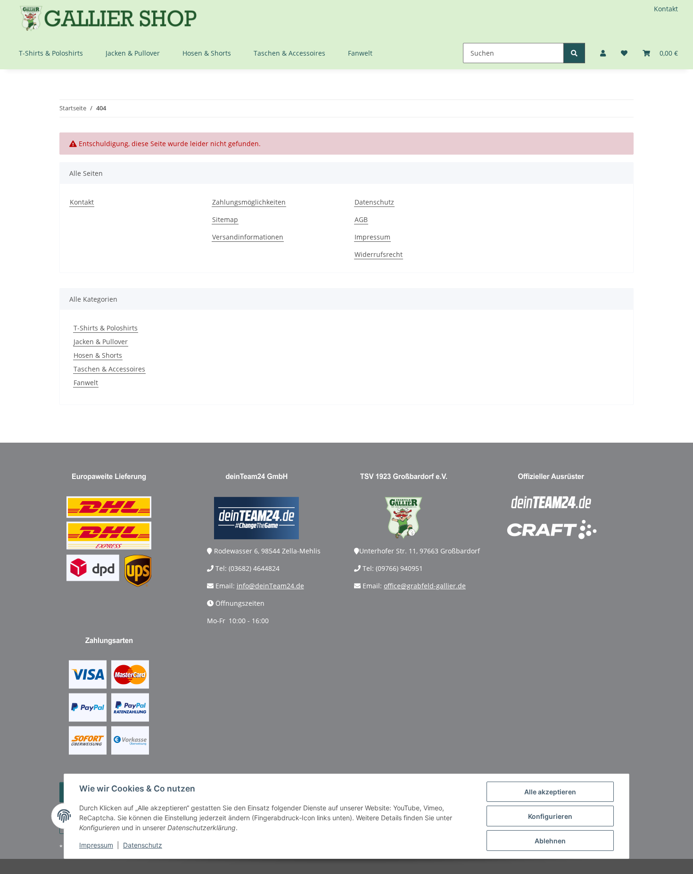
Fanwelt (86, 382)
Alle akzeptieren (550, 792)
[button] (603, 53)
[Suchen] (574, 53)
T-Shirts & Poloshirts (106, 327)
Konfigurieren (550, 816)
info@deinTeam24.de (270, 585)
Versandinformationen (247, 236)
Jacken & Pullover (101, 341)
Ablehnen (550, 841)
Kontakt (666, 8)
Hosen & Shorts (98, 355)
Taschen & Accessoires (109, 368)
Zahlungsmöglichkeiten (249, 202)
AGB (361, 219)
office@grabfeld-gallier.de (425, 585)
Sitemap (225, 219)
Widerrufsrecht (379, 254)
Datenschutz (142, 845)
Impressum (96, 845)
